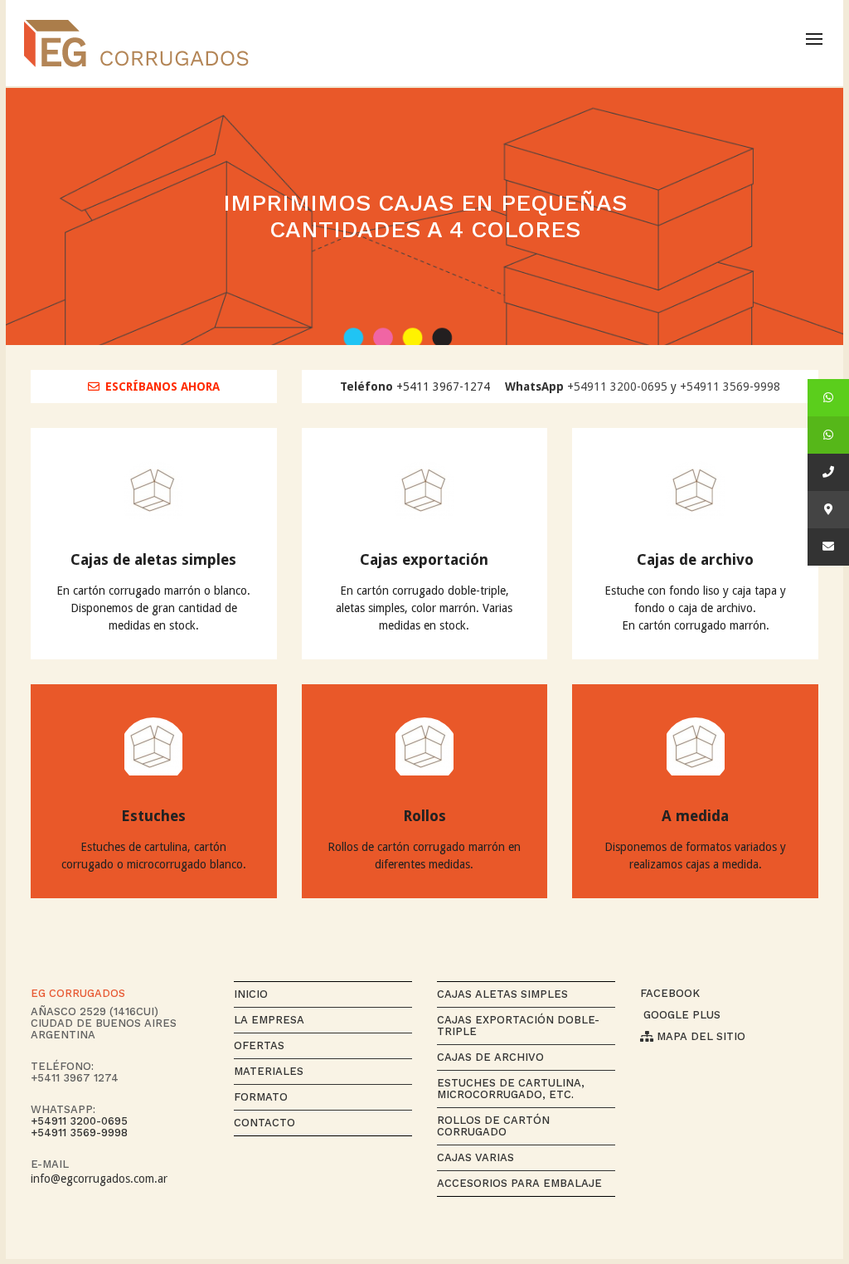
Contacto (264, 1122)
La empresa (269, 1020)
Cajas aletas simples (502, 994)
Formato (261, 1097)
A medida (695, 815)
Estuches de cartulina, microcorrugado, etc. (511, 1089)
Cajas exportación (424, 559)
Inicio (251, 994)
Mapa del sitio (699, 1036)
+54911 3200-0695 (617, 386)
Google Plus (680, 1015)
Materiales (268, 1071)
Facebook (670, 993)
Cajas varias (475, 1157)
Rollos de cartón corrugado (493, 1126)
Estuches (153, 815)
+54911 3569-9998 (730, 386)
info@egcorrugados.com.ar (99, 1178)
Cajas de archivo (695, 559)
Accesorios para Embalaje (519, 1183)
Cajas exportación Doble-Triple (518, 1026)
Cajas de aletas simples (153, 559)
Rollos (424, 815)
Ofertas (259, 1045)
